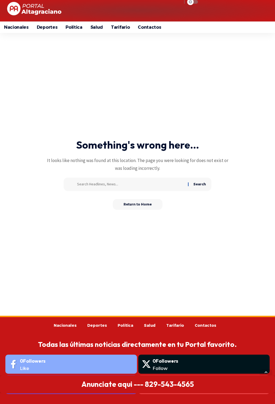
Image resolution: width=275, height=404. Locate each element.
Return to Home (138, 204)
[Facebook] (71, 364)
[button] (225, 10)
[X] (204, 364)
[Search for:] (130, 184)
